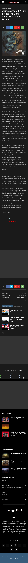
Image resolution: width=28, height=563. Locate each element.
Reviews (9, 8)
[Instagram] (15, 545)
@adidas (14, 373)
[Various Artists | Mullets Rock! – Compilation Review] (5, 327)
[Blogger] (3, 545)
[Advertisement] (14, 264)
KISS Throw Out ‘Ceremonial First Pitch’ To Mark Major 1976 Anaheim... (18, 434)
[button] (26, 2)
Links (16, 556)
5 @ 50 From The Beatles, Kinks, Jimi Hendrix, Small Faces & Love (20, 298)
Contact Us (11, 558)
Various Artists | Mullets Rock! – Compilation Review (17, 326)
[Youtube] (16, 549)
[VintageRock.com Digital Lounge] (5, 463)
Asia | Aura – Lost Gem (16, 424)
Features (18, 555)
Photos (23, 555)
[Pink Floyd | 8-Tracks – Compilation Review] (5, 312)
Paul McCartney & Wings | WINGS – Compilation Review (17, 319)
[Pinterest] (19, 545)
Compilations (9, 5)
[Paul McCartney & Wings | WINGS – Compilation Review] (5, 319)
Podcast (13, 555)
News (3, 555)
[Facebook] (11, 545)
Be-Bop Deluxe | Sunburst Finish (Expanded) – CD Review (8, 297)
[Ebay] (7, 545)
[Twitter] (11, 549)
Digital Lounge (10, 556)
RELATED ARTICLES (7, 306)
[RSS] (24, 545)
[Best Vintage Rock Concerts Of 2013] (5, 455)
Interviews (8, 555)
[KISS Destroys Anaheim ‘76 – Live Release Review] (5, 419)
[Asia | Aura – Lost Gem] (5, 426)
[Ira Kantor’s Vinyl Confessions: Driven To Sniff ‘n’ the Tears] (5, 470)
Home (3, 5)
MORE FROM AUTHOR (19, 306)
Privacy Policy (22, 556)
